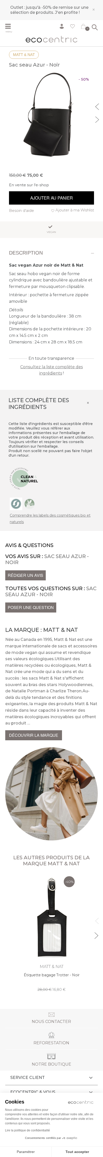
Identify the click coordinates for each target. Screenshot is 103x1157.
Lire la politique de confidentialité (27, 1130)
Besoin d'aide (21, 210)
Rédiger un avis (25, 575)
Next (97, 118)
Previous (97, 105)
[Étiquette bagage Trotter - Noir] (51, 933)
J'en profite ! (67, 12)
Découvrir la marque (33, 735)
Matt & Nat (24, 54)
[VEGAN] (29, 503)
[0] (83, 27)
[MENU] (11, 27)
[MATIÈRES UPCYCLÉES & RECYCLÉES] (16, 503)
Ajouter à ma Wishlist (75, 210)
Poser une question (31, 607)
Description (26, 253)
